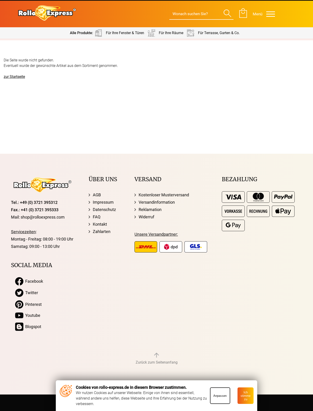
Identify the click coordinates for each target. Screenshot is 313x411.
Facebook (33, 281)
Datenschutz (104, 209)
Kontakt (100, 224)
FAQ (96, 216)
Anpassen (220, 395)
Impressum (103, 202)
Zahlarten (101, 231)
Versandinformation (157, 202)
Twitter (30, 292)
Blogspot (32, 326)
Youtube (31, 315)
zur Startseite (14, 76)
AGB (97, 194)
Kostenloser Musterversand (164, 194)
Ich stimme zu (245, 396)
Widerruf (146, 216)
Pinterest (32, 304)
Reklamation (150, 209)
